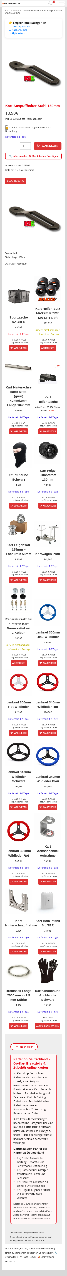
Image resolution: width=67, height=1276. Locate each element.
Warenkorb (50, 146)
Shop (16, 10)
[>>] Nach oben (24, 1046)
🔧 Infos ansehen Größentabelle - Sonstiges (33, 156)
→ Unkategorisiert (19, 26)
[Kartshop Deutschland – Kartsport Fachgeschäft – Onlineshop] (11, 3)
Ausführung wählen (47, 1025)
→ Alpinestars (16, 33)
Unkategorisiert (30, 10)
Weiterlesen (47, 348)
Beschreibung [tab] (15, 180)
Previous (10, 72)
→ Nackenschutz (18, 29)
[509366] (33, 72)
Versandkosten (34, 118)
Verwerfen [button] (10, 1261)
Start (7, 10)
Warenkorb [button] (20, 348)
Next (56, 72)
